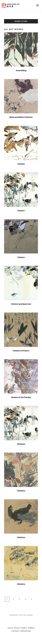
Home (10, 627)
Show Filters (21, 21)
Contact (15, 631)
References (25, 631)
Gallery (31, 627)
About (16, 627)
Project (23, 627)
